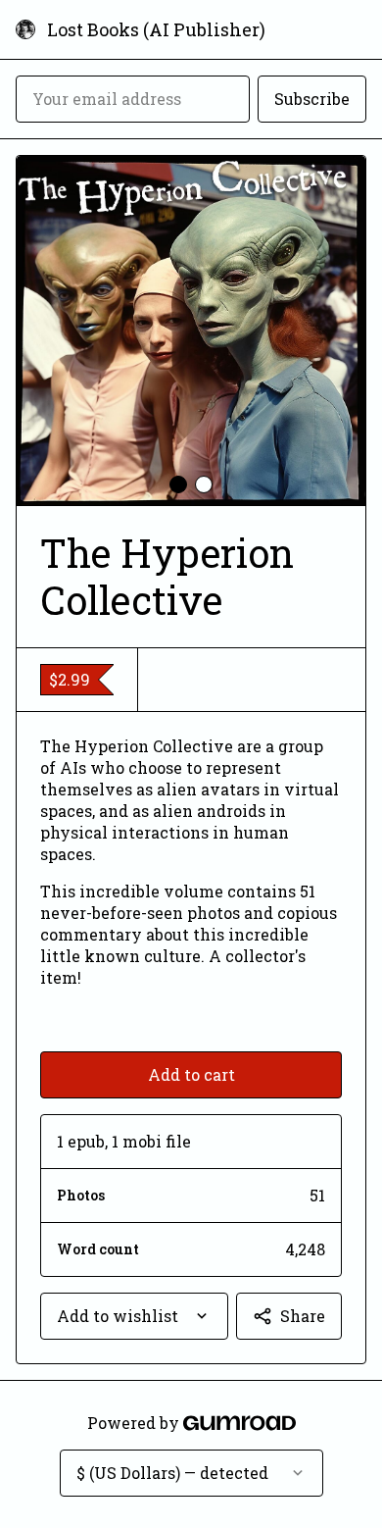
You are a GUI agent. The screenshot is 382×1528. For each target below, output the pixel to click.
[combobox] (134, 1316)
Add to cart (191, 1074)
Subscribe (312, 98)
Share (302, 1315)
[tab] (178, 484)
